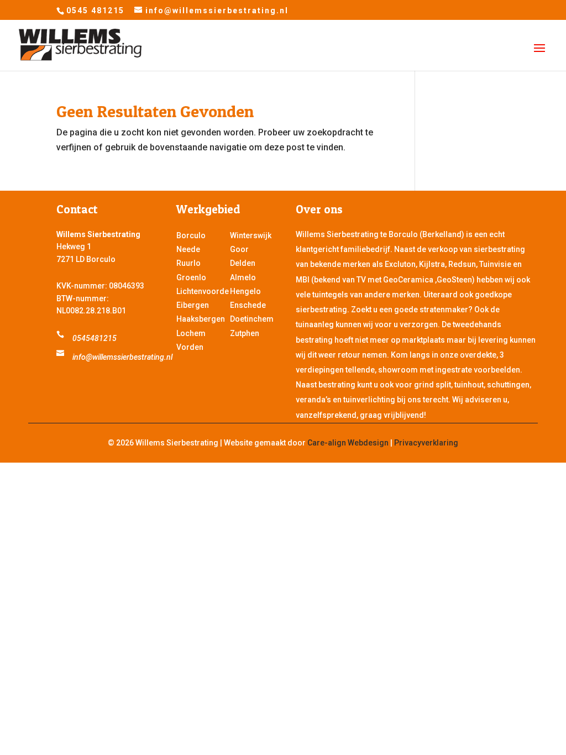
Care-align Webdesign (348, 442)
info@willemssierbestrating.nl (122, 357)
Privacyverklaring (426, 442)
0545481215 (94, 338)
